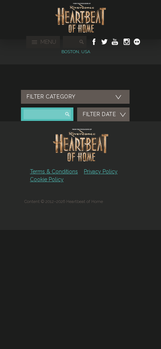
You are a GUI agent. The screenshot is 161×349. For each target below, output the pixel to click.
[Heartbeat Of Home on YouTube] (115, 42)
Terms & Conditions (54, 171)
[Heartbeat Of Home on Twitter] (104, 42)
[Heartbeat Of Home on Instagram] (126, 42)
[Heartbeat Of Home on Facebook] (94, 42)
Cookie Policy (47, 179)
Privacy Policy (101, 171)
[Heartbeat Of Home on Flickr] (137, 42)
